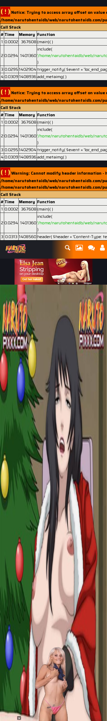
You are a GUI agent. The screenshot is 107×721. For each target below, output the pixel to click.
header (44, 236)
